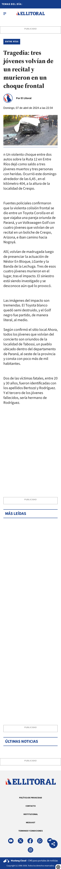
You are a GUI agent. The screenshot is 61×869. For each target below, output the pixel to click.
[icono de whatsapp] (40, 841)
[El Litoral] (30, 13)
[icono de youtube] (11, 841)
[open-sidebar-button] (5, 13)
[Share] (53, 844)
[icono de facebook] (30, 841)
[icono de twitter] (20, 841)
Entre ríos (11, 41)
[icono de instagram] (30, 850)
